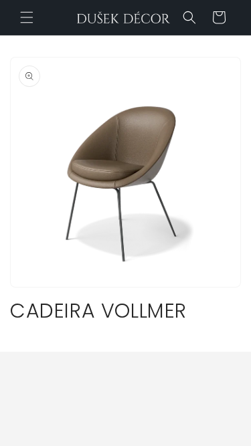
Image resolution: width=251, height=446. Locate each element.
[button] (26, 17)
